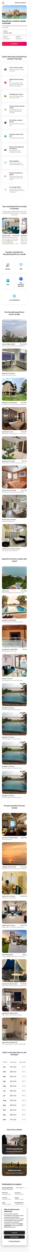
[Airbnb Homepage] (3, 2)
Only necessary (14, 1237)
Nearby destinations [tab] (7, 1187)
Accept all (14, 1232)
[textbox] (8, 39)
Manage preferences (14, 1241)
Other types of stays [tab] (21, 1187)
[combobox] (14, 33)
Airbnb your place (20, 3)
